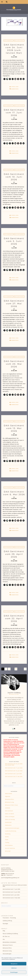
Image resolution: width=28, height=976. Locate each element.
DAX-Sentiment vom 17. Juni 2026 (14, 112)
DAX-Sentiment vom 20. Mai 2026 (14, 364)
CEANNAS (7, 808)
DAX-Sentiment (19, 40)
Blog (4, 930)
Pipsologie (5, 923)
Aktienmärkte (8, 40)
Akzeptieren (14, 963)
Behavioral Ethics (9, 799)
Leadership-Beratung (10, 831)
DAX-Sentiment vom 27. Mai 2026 (14, 303)
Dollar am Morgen (9, 816)
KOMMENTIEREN (14, 88)
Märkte (7, 836)
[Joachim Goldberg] (14, 8)
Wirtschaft (7, 851)
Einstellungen (14, 972)
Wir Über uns (6, 936)
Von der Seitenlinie (10, 848)
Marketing (7, 834)
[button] (4, 79)
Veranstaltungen (7, 953)
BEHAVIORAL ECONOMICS (9, 942)
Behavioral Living (9, 802)
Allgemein (7, 796)
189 (16, 669)
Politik (6, 839)
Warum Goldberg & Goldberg (10, 933)
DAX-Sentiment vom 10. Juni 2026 (14, 177)
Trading (7, 842)
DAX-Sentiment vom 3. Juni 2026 (14, 241)
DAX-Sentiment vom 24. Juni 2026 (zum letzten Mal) (13, 764)
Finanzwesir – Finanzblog (9, 918)
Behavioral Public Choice (11, 805)
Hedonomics (8, 825)
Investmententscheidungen (12, 828)
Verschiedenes (9, 845)
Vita (4, 939)
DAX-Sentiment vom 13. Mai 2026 (14, 428)
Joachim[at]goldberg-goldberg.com (10, 877)
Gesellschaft (8, 822)
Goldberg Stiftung (7, 920)
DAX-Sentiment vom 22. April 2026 (14, 618)
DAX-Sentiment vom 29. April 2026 (14, 554)
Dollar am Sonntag (10, 819)
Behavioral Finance (8, 945)
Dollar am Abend (9, 813)
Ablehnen (14, 968)
